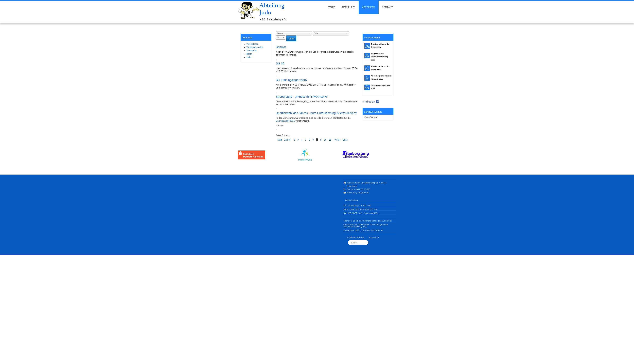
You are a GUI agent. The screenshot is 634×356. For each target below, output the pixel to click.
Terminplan (252, 50)
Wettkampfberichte (255, 47)
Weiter (337, 140)
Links (249, 57)
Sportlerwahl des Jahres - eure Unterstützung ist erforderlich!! (316, 113)
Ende (345, 140)
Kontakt (387, 7)
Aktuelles (348, 7)
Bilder (249, 54)
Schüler (281, 47)
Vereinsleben (252, 44)
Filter (291, 38)
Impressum (374, 237)
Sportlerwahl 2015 (285, 120)
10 (325, 140)
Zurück (287, 140)
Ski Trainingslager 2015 (291, 80)
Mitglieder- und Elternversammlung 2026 (379, 57)
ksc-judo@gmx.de (361, 193)
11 (330, 140)
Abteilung (368, 7)
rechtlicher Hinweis (355, 237)
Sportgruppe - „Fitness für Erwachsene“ (302, 96)
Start (331, 7)
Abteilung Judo (272, 8)
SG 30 (280, 63)
